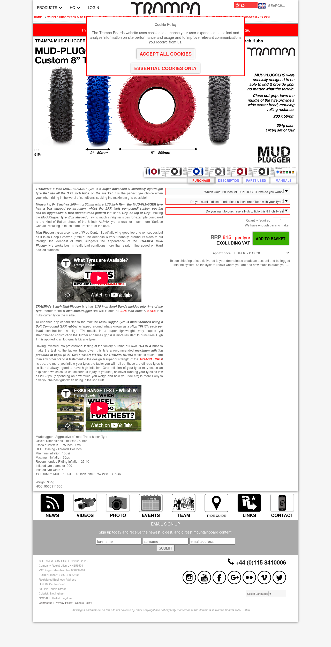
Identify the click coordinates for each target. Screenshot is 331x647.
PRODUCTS (47, 7)
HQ (72, 7)
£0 (243, 5)
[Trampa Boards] (165, 13)
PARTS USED (256, 180)
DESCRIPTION (228, 180)
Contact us (45, 602)
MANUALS (283, 180)
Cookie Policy (83, 602)
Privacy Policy (64, 602)
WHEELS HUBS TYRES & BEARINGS (70, 16)
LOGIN (93, 7)
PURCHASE (201, 180)
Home (38, 16)
